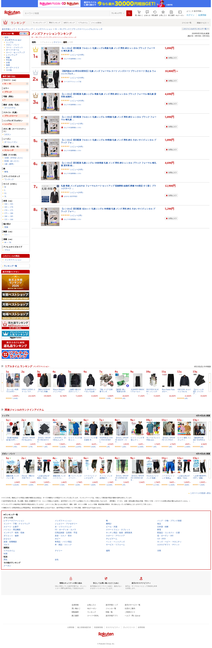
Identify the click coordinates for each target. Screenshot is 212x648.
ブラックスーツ (10, 116)
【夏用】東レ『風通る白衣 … (121, 391)
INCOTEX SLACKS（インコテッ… (152, 392)
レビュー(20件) (76, 169)
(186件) (202, 485)
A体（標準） (9, 164)
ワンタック (9, 179)
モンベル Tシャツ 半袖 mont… (153, 439)
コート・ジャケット (14, 47)
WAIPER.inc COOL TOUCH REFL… (106, 440)
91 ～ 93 (7, 84)
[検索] (129, 13)
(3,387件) (78, 447)
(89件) (46, 485)
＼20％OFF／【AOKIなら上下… (59, 439)
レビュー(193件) (77, 101)
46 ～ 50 (7, 242)
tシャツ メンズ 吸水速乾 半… (90, 439)
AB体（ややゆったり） (14, 158)
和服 (8, 57)
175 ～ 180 (8, 213)
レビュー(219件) (77, 55)
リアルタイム (83, 23)
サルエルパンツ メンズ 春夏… (152, 477)
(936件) (93, 447)
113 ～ (7, 235)
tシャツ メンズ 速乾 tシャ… (75, 439)
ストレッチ (9, 150)
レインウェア (11, 55)
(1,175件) (156, 485)
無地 (6, 172)
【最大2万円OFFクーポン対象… (43, 391)
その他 (9, 70)
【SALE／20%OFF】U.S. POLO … (168, 439)
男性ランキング (54, 23)
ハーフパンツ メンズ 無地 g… (168, 477)
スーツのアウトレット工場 (72, 81)
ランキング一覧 (10, 266)
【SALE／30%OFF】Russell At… (28, 439)
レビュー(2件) (76, 215)
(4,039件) (109, 485)
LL (5, 193)
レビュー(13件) (76, 124)
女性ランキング (69, 23)
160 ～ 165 (8, 204)
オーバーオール (12, 50)
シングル (8, 124)
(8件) (45, 447)
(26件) (124, 447)
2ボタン (7, 134)
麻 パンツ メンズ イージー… (75, 477)
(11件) (108, 398)
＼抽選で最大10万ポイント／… (75, 391)
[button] (147, 13)
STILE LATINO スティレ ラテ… (28, 391)
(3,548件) (140, 447)
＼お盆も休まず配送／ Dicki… (43, 477)
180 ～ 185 (8, 216)
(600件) (93, 485)
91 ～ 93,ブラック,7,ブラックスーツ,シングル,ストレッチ (79, 29)
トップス (10, 42)
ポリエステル (10, 108)
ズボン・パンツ (12, 45)
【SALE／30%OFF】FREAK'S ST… (44, 440)
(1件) (123, 398)
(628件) (78, 485)
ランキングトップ (39, 23)
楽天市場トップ (8, 29)
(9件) (154, 447)
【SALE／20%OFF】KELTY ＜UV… (121, 440)
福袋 (8, 65)
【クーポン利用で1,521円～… (12, 391)
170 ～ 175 (8, 210)
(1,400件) (187, 447)
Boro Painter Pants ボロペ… (168, 391)
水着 (8, 62)
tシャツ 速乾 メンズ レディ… (184, 439)
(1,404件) (172, 485)
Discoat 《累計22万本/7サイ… (28, 477)
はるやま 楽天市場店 (70, 196)
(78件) (15, 447)
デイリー (57, 42)
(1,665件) (63, 447)
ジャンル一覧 (186, 23)
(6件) (170, 447)
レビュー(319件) (77, 78)
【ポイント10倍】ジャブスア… (198, 392)
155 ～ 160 (8, 219)
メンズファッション (43, 29)
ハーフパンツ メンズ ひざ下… (90, 477)
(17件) (31, 447)
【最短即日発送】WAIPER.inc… (199, 440)
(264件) (31, 485)
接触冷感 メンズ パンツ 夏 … (12, 477)
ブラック (8, 92)
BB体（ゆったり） (12, 161)
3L (5, 196)
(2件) (186, 398)
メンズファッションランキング (51, 33)
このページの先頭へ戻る (200, 493)
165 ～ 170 (8, 207)
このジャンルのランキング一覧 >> (195, 29)
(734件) (62, 485)
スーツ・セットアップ (15, 52)
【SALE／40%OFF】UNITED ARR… (121, 478)
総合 (6, 37)
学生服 (9, 60)
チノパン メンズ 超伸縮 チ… (106, 477)
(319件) (15, 398)
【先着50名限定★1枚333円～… (12, 439)
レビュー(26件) (76, 146)
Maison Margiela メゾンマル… (59, 391)
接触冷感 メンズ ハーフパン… (59, 477)
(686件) (187, 485)
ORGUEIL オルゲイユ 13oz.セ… (184, 391)
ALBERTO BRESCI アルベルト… (138, 391)
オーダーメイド (12, 68)
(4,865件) (16, 485)
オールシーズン (10, 142)
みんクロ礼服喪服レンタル (72, 58)
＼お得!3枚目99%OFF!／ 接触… (199, 477)
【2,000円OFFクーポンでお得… (90, 391)
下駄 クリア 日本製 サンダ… (106, 391)
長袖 (6, 227)
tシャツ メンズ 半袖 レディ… (137, 439)
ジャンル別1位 (96, 23)
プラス (7, 250)
